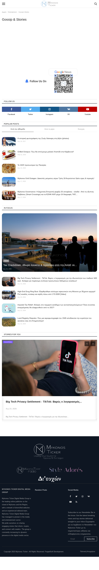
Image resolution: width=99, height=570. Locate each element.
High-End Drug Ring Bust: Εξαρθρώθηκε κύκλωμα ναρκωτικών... (45, 401)
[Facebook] (11, 109)
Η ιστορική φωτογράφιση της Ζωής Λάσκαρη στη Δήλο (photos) (43, 138)
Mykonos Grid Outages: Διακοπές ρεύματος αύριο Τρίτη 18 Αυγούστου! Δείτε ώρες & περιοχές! (56, 178)
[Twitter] (30, 109)
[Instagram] (49, 109)
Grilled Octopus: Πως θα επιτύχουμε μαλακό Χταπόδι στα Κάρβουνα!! (46, 152)
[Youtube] (87, 109)
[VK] (68, 109)
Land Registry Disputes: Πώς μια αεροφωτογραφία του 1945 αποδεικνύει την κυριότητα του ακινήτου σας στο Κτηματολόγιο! (55, 319)
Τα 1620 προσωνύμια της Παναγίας (32, 165)
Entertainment (12, 12)
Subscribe (91, 539)
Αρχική (4, 12)
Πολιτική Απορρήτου (87, 551)
